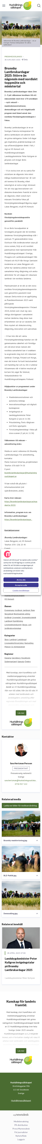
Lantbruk (8, 621)
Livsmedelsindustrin (13, 624)
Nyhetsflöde (21, 1136)
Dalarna (7, 658)
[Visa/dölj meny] (3, 6)
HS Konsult (9, 599)
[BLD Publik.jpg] (21, 859)
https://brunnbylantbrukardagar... (18, 519)
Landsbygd (21, 639)
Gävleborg (16, 658)
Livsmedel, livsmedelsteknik (24, 617)
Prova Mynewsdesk (21, 1128)
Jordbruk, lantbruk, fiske (25, 610)
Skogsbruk (8, 614)
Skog (6, 639)
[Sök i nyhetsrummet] (39, 5)
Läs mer (21, 713)
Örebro (28, 661)
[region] (21, 572)
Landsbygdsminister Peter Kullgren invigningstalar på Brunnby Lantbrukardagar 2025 (21, 964)
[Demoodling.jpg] (21, 895)
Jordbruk (7, 617)
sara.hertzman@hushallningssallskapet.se (21, 780)
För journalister (21, 1132)
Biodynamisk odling (22, 614)
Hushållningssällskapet (14, 595)
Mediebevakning (21, 1121)
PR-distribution (21, 1125)
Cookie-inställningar (21, 590)
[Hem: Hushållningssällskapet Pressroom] (20, 5)
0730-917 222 (21, 784)
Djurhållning (17, 621)
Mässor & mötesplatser (14, 646)
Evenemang (9, 610)
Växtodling (28, 643)
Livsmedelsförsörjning (14, 643)
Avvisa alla (21, 580)
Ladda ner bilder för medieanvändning (20, 805)
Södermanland (10, 661)
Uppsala (20, 661)
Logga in (21, 1139)
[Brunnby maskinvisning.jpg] (21, 824)
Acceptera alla (21, 585)
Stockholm (25, 658)
